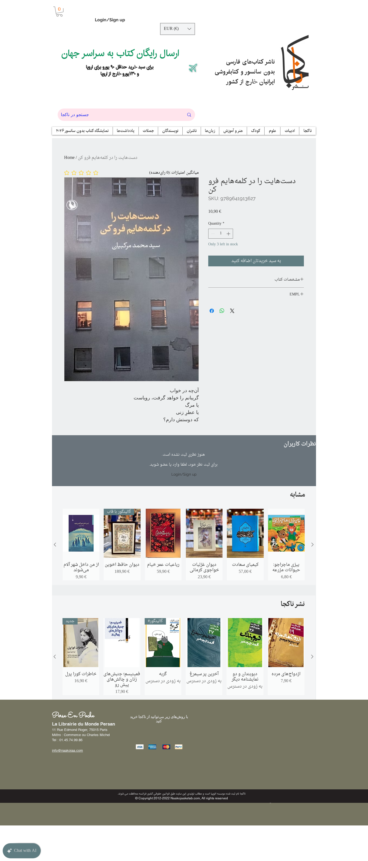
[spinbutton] (220, 233)
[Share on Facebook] (212, 311)
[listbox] (177, 29)
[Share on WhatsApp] (222, 311)
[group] (184, 544)
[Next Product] (312, 544)
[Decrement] (212, 233)
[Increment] (228, 233)
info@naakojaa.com (67, 750)
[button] (59, 11)
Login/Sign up (110, 19)
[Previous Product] (55, 544)
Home (69, 158)
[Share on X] (232, 311)
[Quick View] (81, 533)
